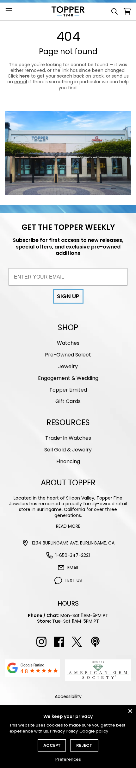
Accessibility (68, 696)
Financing (68, 461)
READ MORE (68, 526)
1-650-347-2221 (72, 555)
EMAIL (73, 567)
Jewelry (68, 366)
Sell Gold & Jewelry (68, 449)
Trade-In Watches (68, 438)
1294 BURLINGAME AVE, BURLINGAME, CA (73, 543)
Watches (68, 343)
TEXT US (73, 580)
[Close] (130, 711)
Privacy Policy (64, 731)
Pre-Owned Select (68, 354)
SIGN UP (68, 296)
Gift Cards (68, 401)
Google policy (93, 731)
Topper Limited (68, 389)
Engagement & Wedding (68, 378)
